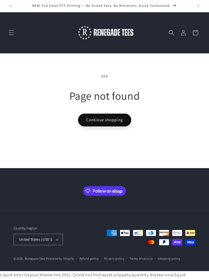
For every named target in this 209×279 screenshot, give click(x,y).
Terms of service (141, 258)
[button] (11, 33)
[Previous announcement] (11, 6)
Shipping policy (169, 258)
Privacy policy (114, 258)
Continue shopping (104, 119)
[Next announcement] (198, 6)
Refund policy (89, 258)
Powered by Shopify (60, 258)
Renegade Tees (35, 258)
